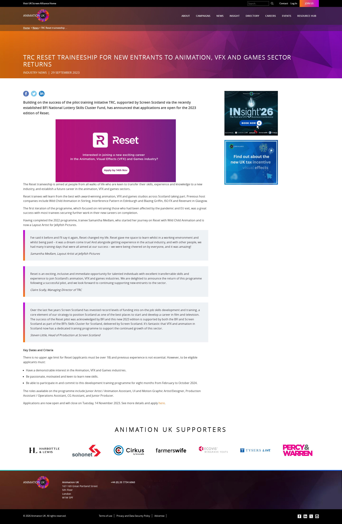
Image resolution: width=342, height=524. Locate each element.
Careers (270, 15)
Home (26, 27)
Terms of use (105, 515)
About (186, 15)
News (220, 15)
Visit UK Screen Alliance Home (39, 3)
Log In (294, 3)
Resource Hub (306, 15)
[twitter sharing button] (35, 95)
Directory (252, 15)
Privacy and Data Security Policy (133, 515)
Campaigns (203, 15)
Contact (283, 3)
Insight (235, 15)
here (162, 403)
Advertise (159, 515)
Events (286, 15)
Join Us (309, 3)
